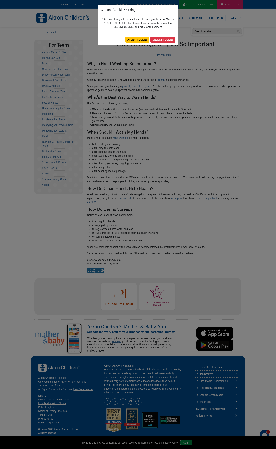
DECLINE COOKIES (163, 39)
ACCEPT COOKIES (137, 39)
